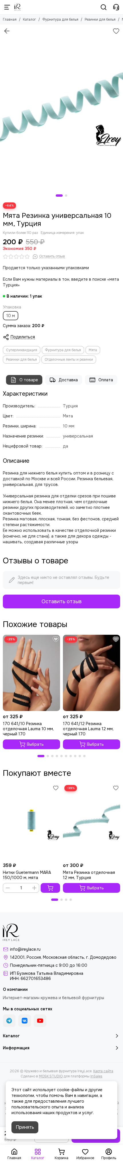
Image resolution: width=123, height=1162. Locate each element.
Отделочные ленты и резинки (69, 359)
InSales (96, 1076)
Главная (10, 19)
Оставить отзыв (61, 601)
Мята (93, 350)
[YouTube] (40, 1020)
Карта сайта (103, 1071)
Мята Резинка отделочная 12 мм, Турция (89, 875)
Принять (25, 1127)
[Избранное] (116, 31)
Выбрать (35, 744)
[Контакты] (116, 7)
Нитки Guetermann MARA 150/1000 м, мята (27, 875)
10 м (10, 315)
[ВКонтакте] (24, 1020)
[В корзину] (50, 888)
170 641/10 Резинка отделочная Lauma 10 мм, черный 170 (28, 729)
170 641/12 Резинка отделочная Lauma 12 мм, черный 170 (88, 729)
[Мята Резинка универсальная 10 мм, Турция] (61, 107)
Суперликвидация (21, 350)
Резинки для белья (100, 19)
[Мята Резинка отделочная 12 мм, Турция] (91, 822)
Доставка (68, 379)
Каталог (29, 19)
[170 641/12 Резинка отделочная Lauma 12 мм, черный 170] (91, 673)
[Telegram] (9, 1020)
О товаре (28, 379)
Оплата (105, 379)
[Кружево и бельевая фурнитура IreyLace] (17, 7)
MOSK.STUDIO (51, 1076)
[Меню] (7, 7)
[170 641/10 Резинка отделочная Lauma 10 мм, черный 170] (31, 673)
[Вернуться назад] (7, 31)
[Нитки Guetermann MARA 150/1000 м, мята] (31, 822)
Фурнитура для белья (60, 19)
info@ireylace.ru (25, 949)
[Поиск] (103, 7)
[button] (59, 195)
